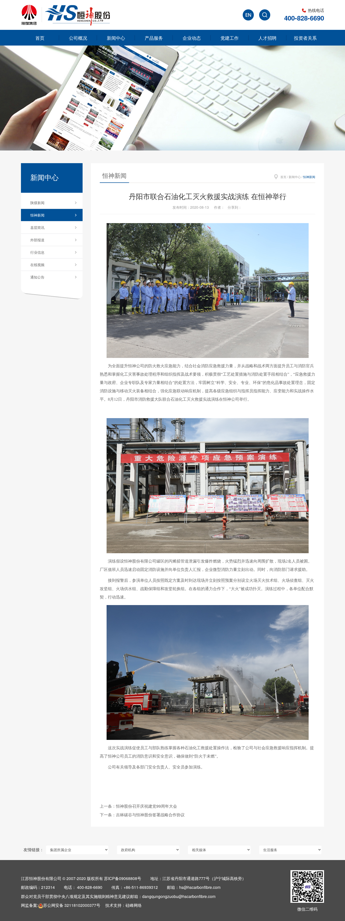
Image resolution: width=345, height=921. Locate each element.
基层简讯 (37, 227)
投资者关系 (305, 37)
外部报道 (37, 239)
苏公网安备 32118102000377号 (71, 905)
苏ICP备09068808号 (122, 878)
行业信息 (37, 252)
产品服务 (154, 37)
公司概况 (78, 37)
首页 (39, 37)
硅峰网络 (134, 905)
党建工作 (229, 37)
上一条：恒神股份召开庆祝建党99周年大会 (138, 806)
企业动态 (192, 37)
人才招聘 (267, 37)
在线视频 (37, 264)
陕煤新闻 (37, 202)
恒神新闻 (37, 215)
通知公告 (37, 277)
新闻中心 (116, 37)
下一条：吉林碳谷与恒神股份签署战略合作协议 (142, 815)
